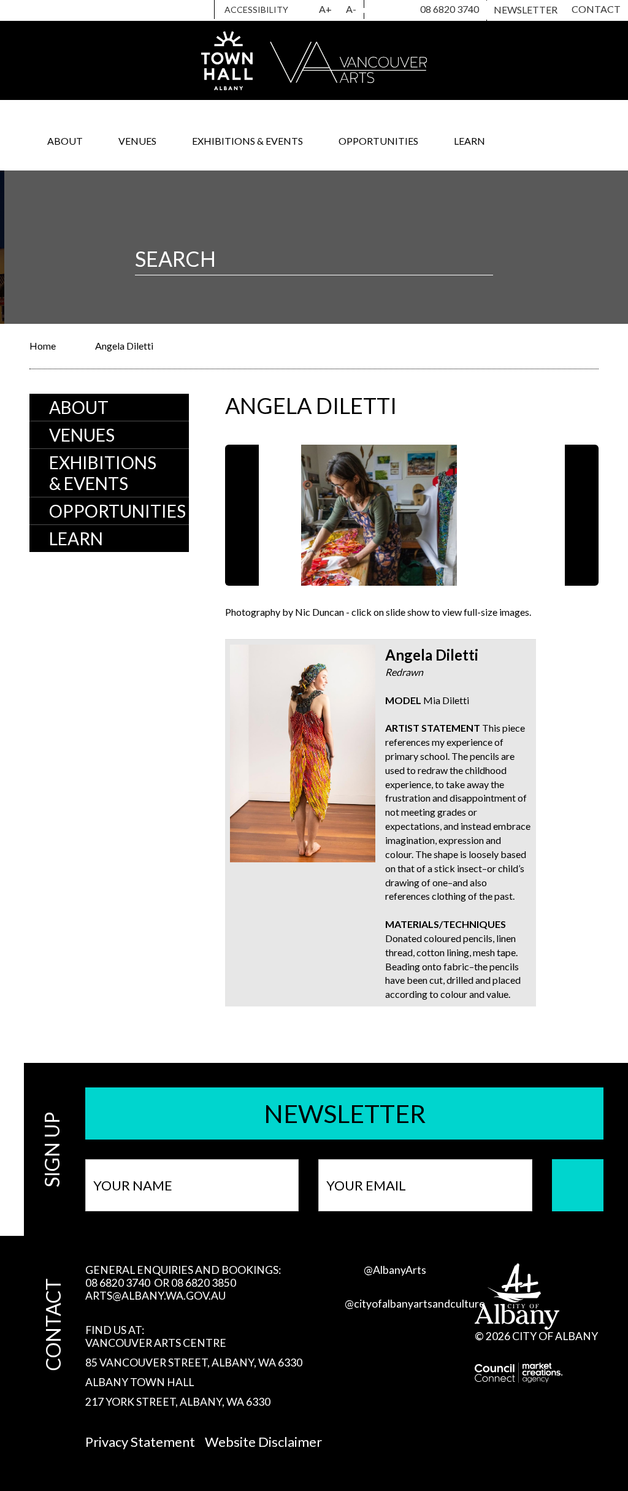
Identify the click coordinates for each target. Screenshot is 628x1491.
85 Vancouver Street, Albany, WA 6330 (193, 1362)
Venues (137, 141)
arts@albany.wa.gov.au (155, 1295)
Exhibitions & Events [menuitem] (102, 473)
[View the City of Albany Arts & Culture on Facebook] (397, 10)
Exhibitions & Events (247, 141)
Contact (596, 9)
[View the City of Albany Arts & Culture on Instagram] (376, 10)
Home (42, 345)
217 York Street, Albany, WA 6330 (177, 1401)
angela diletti (124, 345)
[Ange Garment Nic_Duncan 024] (334, 515)
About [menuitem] (79, 407)
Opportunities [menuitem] (117, 510)
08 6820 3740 (449, 9)
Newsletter (525, 9)
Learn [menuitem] (76, 538)
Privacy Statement (140, 1441)
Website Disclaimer (263, 1441)
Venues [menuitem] (82, 434)
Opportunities (378, 141)
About (65, 141)
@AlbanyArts (395, 1269)
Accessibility (256, 9)
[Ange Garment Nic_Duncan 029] (490, 515)
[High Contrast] (304, 9)
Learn (469, 141)
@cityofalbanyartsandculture (415, 1303)
